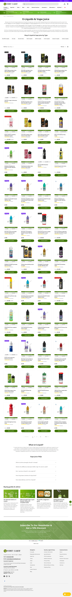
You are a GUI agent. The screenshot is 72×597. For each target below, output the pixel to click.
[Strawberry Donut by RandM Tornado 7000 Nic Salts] (27, 283)
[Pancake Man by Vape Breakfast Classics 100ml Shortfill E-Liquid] (61, 89)
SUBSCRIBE (57, 590)
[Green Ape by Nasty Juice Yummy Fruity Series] (11, 378)
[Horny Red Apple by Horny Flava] (11, 409)
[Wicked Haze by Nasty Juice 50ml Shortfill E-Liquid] (61, 58)
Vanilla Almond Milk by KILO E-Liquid (27, 265)
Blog (31, 571)
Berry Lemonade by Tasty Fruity (60, 135)
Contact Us (66, 0)
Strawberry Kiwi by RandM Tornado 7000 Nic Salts (60, 359)
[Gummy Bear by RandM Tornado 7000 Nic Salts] (44, 409)
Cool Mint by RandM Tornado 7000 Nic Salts (44, 199)
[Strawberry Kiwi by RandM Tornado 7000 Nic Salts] (61, 346)
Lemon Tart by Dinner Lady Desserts (10, 296)
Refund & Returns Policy (49, 565)
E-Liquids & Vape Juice (10, 16)
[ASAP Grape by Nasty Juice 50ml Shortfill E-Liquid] (11, 58)
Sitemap (61, 565)
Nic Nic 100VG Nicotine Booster (43, 165)
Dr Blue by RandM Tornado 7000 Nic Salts (43, 328)
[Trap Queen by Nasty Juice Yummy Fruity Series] (27, 153)
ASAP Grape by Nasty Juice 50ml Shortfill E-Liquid (10, 71)
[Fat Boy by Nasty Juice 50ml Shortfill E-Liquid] (44, 58)
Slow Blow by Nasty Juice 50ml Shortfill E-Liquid (26, 71)
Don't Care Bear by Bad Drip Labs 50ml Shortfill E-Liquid (61, 232)
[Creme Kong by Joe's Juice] (61, 153)
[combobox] (40, 4)
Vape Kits (12, 7)
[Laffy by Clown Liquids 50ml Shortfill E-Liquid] (61, 378)
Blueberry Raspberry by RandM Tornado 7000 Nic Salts (10, 167)
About (61, 0)
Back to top (36, 543)
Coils (28, 7)
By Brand (59, 7)
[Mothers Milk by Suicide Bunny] (61, 283)
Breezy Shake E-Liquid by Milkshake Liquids (10, 135)
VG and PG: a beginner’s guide (43, 500)
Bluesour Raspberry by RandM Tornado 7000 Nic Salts (60, 200)
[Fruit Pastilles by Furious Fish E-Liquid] (27, 315)
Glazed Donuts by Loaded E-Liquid (11, 328)
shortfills (38, 25)
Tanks (18, 7)
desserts (27, 23)
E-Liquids (5, 7)
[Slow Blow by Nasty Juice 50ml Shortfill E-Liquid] (27, 58)
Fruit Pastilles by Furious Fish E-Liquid (26, 328)
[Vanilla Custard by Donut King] (44, 378)
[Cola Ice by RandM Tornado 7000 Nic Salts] (44, 283)
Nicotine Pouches (35, 7)
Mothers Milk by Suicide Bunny (60, 296)
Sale (65, 7)
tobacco (9, 23)
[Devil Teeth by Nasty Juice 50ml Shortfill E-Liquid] (44, 122)
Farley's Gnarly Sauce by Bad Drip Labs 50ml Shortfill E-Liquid (44, 103)
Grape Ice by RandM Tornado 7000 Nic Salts (11, 199)
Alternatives (52, 7)
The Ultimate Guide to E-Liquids (10, 500)
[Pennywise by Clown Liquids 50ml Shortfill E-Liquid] (44, 219)
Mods (31, 560)
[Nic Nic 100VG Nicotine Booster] (44, 153)
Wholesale (62, 560)
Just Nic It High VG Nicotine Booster (11, 101)
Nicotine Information (64, 558)
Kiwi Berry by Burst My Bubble (26, 391)
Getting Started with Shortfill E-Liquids (59, 500)
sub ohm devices (46, 28)
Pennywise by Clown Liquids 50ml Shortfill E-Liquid (44, 232)
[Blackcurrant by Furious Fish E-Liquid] (61, 315)
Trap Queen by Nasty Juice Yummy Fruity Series (27, 167)
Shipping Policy (47, 567)
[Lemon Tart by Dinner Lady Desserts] (11, 283)
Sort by (5, 46)
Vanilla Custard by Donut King (43, 391)
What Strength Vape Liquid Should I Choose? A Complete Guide (27, 501)
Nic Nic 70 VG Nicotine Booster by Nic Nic (10, 358)
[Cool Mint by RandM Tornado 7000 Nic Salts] (44, 186)
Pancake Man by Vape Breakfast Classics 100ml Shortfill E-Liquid (60, 103)
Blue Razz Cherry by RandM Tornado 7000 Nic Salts (10, 232)
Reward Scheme (63, 554)
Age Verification (47, 554)
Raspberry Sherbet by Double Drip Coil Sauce (11, 265)
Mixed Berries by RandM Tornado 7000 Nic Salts (26, 422)
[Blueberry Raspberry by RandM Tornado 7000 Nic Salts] (11, 153)
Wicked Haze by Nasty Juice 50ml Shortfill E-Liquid (61, 71)
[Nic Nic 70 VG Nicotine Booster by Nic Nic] (11, 346)
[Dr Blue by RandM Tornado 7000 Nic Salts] (44, 315)
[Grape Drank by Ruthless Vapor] (61, 252)
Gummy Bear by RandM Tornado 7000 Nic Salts (43, 422)
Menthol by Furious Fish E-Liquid (44, 359)
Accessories (44, 7)
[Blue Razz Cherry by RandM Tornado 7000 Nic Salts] (11, 219)
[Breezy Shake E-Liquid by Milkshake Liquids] (11, 122)
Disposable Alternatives (35, 554)
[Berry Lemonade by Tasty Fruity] (61, 122)
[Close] (70, 573)
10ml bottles (21, 25)
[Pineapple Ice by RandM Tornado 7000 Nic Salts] (44, 252)
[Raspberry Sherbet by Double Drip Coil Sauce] (11, 252)
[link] (26, 436)
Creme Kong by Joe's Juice (60, 166)
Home (5, 16)
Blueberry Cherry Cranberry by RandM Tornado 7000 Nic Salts (61, 423)
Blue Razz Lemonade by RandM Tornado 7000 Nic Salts (26, 233)
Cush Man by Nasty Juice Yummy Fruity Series (26, 135)
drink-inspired (34, 23)
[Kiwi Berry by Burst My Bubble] (27, 378)
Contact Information (48, 552)
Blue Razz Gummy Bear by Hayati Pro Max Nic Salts (27, 359)
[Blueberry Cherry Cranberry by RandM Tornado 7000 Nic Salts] (61, 409)
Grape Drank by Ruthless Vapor (60, 265)
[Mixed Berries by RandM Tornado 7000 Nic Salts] (27, 409)
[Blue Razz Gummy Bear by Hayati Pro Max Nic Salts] (27, 346)
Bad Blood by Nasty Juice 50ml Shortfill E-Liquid (26, 102)
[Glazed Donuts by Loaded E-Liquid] (11, 315)
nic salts (29, 25)
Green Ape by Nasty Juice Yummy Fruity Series (10, 391)
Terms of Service (47, 562)
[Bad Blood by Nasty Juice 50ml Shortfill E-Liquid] (27, 89)
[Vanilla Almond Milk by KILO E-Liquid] (27, 252)
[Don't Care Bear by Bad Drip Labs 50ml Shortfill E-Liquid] (61, 219)
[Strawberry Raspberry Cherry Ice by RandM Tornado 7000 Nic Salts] (27, 186)
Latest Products (33, 569)
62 (40, 436)
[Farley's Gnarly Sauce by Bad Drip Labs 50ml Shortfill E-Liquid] (44, 89)
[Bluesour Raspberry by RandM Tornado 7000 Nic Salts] (61, 186)
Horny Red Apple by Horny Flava (10, 422)
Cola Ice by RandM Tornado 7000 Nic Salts (44, 296)
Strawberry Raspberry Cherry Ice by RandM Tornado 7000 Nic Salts (27, 200)
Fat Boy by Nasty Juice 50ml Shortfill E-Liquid (44, 71)
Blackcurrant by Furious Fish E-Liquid (61, 328)
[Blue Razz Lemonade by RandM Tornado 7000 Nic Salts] (27, 219)
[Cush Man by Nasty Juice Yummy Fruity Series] (27, 122)
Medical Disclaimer (48, 558)
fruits (24, 23)
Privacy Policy (47, 560)
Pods (23, 7)
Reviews (61, 556)
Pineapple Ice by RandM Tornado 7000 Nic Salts (43, 265)
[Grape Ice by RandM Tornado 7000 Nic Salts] (11, 186)
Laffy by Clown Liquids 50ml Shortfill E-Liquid (61, 391)
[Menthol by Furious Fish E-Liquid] (44, 346)
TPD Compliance (47, 556)
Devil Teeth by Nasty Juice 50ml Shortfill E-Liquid (43, 135)
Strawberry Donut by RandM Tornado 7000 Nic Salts (27, 296)
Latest (5, 9)
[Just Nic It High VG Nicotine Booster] (11, 89)
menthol (18, 23)
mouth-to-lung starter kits (29, 28)
